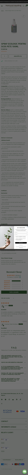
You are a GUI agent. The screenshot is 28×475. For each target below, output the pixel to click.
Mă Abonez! (21, 242)
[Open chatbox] (24, 471)
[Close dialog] (27, 226)
